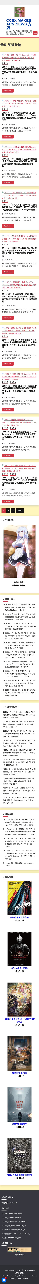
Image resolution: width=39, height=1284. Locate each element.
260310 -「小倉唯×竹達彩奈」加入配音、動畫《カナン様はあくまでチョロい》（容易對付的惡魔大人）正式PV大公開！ (19, 116)
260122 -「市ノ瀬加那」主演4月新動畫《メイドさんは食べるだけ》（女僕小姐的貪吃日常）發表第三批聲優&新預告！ (19, 162)
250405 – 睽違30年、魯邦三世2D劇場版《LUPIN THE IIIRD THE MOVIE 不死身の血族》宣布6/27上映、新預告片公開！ (20, 841)
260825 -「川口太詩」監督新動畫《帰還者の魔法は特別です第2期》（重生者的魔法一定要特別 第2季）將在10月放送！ (20, 635)
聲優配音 (13, 382)
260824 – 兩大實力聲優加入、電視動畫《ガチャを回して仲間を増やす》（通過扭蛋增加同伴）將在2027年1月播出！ (20, 645)
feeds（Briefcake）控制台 (13, 1213)
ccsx (8, 819)
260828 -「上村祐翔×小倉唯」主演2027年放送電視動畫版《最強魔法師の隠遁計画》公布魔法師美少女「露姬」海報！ (20, 617)
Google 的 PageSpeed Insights (15, 1226)
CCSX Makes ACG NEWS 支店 (19, 24)
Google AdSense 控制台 (12, 1218)
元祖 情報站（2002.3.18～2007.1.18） (17, 1234)
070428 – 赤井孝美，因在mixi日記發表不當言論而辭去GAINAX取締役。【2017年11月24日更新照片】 (20, 822)
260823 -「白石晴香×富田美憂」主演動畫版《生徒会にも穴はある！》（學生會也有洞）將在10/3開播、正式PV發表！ (20, 654)
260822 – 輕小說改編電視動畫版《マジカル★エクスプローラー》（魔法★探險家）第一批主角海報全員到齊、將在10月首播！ (20, 664)
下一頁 (20, 510)
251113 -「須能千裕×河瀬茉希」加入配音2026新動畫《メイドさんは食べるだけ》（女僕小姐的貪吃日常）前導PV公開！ (19, 252)
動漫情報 (5, 63)
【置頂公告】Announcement (23, 863)
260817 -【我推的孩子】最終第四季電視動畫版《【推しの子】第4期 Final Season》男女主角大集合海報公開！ (20, 692)
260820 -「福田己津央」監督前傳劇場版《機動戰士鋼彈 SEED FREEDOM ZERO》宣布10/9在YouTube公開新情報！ (20, 683)
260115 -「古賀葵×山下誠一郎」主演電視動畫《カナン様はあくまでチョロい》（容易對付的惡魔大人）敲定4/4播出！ (19, 207)
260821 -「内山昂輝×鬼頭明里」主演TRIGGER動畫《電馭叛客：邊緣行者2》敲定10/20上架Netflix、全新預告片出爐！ (20, 673)
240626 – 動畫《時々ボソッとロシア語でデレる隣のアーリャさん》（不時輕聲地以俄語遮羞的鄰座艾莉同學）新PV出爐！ (19, 481)
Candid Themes (22, 1278)
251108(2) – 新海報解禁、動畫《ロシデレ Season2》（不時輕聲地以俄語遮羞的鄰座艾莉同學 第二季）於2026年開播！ (19, 298)
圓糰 (8, 851)
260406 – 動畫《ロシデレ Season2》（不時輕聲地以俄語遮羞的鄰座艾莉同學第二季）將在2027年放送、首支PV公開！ (19, 70)
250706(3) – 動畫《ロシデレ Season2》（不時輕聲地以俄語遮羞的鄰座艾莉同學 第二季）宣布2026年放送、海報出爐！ (19, 389)
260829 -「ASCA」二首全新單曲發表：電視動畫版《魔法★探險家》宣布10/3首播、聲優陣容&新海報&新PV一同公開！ (20, 607)
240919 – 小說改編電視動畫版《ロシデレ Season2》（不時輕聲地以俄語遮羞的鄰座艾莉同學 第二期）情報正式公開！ (19, 435)
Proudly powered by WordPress (15, 1276)
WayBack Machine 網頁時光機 (14, 1230)
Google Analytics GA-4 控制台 (14, 1222)
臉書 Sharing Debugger (12, 1238)
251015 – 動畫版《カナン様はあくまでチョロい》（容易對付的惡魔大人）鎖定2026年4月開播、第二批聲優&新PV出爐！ (19, 344)
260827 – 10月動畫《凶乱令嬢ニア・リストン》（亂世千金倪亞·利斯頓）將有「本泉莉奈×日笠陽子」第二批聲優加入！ (20, 626)
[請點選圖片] (20, 1252)
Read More (8, 91)
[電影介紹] (20, 914)
